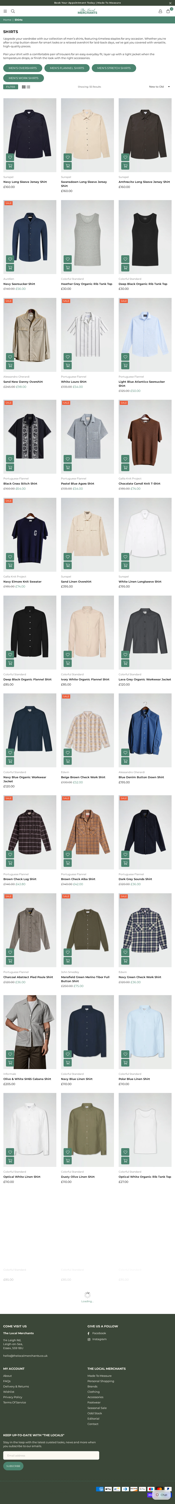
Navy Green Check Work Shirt (140, 977)
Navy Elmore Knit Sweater (22, 581)
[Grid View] (23, 86)
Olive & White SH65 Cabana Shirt (27, 1079)
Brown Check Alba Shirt (78, 879)
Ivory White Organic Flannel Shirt (85, 679)
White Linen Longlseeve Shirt (140, 581)
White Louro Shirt (74, 381)
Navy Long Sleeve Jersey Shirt (25, 181)
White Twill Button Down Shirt (141, 1372)
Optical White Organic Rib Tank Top (145, 1176)
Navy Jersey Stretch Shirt (21, 1372)
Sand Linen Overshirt (76, 581)
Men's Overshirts (23, 68)
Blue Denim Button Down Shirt (141, 777)
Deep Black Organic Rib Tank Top (143, 284)
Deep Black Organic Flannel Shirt (27, 679)
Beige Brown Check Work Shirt (83, 777)
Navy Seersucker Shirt (19, 284)
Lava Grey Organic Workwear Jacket (145, 679)
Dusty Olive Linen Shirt (78, 1176)
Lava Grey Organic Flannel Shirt (26, 1274)
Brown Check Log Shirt (19, 879)
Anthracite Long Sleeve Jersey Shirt (144, 181)
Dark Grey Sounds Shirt (135, 879)
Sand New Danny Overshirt (23, 381)
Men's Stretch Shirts (114, 68)
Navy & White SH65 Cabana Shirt (85, 1470)
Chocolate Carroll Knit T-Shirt (139, 483)
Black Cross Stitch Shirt (20, 483)
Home (7, 19)
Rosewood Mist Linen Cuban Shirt (143, 1470)
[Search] (13, 11)
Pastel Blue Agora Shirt (77, 483)
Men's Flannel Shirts (67, 68)
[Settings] (160, 11)
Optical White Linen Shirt (22, 1176)
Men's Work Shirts (23, 78)
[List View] (28, 86)
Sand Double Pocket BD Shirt (24, 1470)
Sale (9, 203)
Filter (10, 86)
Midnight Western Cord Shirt (81, 1372)
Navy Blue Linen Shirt (77, 1079)
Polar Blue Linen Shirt (134, 1079)
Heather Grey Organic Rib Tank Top (86, 284)
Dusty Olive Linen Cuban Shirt (141, 1274)
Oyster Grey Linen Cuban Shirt (83, 1274)
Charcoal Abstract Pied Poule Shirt (28, 977)
